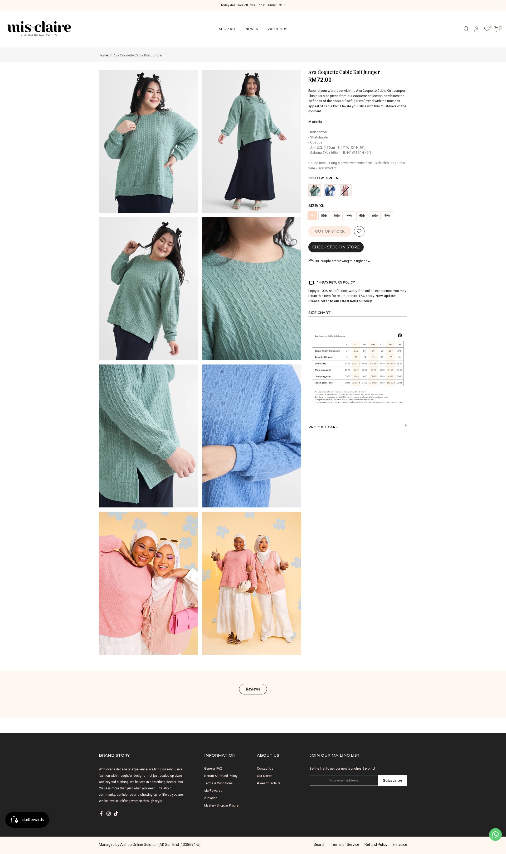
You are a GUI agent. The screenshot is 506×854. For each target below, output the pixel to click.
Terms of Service (345, 844)
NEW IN (252, 29)
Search (319, 844)
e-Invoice (210, 798)
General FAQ (213, 768)
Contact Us (265, 768)
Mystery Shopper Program (222, 805)
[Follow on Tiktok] (116, 813)
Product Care (323, 427)
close (6, 5)
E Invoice (400, 844)
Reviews (253, 689)
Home (103, 55)
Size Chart (319, 312)
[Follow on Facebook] (101, 813)
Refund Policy (375, 844)
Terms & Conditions (218, 783)
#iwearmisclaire (268, 783)
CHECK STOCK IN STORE (336, 247)
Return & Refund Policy (220, 776)
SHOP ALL (227, 29)
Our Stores (265, 776)
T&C (362, 296)
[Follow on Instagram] (108, 813)
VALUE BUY (277, 29)
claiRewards (213, 791)
